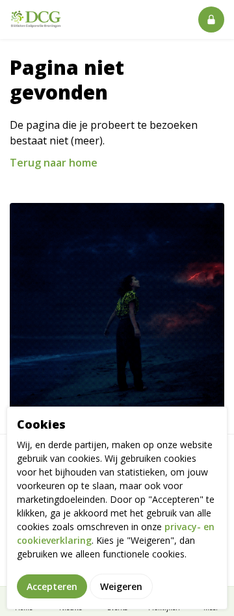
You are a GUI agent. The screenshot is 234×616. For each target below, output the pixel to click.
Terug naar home (54, 162)
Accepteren (52, 586)
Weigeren (121, 586)
